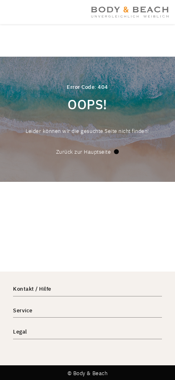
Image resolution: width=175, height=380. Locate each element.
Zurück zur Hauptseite (83, 151)
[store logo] (129, 12)
